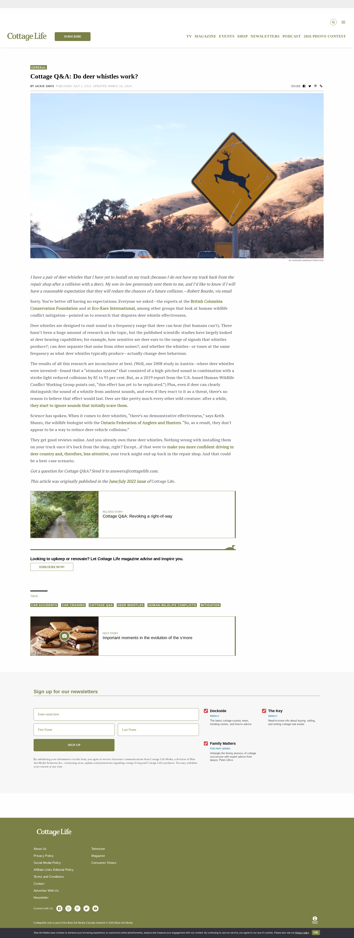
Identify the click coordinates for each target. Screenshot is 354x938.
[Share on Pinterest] (315, 86)
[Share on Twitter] (309, 86)
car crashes (73, 605)
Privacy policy (302, 932)
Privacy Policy (44, 855)
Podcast (292, 36)
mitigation (210, 605)
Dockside (218, 711)
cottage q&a (101, 605)
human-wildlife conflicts (172, 605)
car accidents (44, 605)
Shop (242, 36)
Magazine (205, 36)
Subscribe (72, 36)
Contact (39, 883)
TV (189, 36)
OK (315, 932)
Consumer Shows (103, 862)
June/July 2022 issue (127, 481)
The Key (275, 711)
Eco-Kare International (113, 308)
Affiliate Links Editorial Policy (54, 869)
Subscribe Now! (52, 567)
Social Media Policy (47, 862)
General (38, 67)
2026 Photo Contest (325, 36)
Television (98, 848)
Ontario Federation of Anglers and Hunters (141, 422)
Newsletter (41, 897)
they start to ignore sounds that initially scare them (78, 405)
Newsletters (265, 36)
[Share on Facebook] (304, 86)
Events (226, 36)
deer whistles (131, 605)
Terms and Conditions (49, 876)
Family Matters (223, 743)
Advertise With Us (46, 890)
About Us (40, 848)
